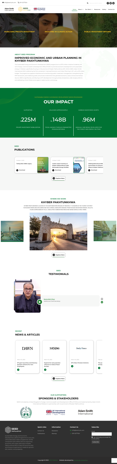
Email (93, 431)
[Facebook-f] (108, 3)
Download (22, 170)
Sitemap (54, 433)
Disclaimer (55, 430)
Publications (41, 433)
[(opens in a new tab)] (42, 165)
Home (74, 9)
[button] (80, 9)
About (80, 9)
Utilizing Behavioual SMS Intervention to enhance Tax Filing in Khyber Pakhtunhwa (60, 165)
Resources (97, 9)
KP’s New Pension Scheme (61, 363)
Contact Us (111, 9)
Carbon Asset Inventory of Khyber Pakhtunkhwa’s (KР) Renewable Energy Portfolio (24, 165)
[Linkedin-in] (113, 3)
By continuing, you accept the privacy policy (101, 438)
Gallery (104, 9)
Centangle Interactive (80, 460)
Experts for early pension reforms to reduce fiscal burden (33, 364)
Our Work (88, 9)
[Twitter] (110, 3)
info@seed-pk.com (78, 430)
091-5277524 (76, 433)
